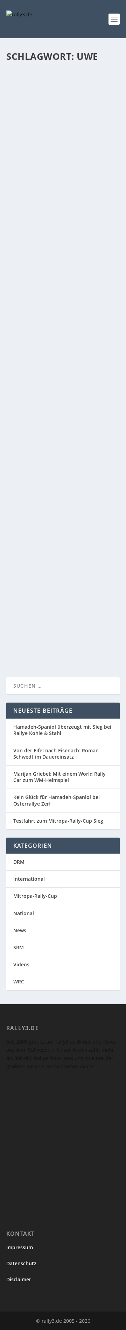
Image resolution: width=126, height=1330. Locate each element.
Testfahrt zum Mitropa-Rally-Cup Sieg (58, 820)
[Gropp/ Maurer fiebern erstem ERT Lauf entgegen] (63, 80)
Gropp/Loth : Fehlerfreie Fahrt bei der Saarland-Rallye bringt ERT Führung (58, 350)
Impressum (19, 1247)
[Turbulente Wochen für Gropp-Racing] (63, 445)
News (74, 117)
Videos (21, 964)
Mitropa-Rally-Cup (35, 896)
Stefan (27, 117)
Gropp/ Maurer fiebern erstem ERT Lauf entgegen (55, 102)
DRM (18, 861)
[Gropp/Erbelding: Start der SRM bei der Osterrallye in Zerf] (63, 552)
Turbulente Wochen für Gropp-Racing (53, 463)
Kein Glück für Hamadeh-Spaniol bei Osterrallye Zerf (56, 800)
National (23, 913)
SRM (18, 947)
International (29, 879)
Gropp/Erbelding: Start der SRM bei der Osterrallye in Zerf (58, 578)
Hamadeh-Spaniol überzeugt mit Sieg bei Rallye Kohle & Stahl (62, 729)
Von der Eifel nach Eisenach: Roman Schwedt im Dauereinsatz (56, 753)
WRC (18, 981)
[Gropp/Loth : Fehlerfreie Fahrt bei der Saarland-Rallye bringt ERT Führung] (63, 324)
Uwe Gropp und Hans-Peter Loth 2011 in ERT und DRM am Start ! (59, 224)
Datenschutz (21, 1263)
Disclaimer (18, 1279)
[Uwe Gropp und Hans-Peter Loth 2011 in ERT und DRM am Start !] (63, 198)
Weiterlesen (34, 168)
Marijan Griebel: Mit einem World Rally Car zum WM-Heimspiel (59, 776)
